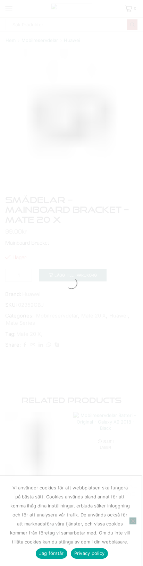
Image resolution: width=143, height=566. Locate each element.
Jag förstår (51, 553)
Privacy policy (89, 553)
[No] (132, 520)
